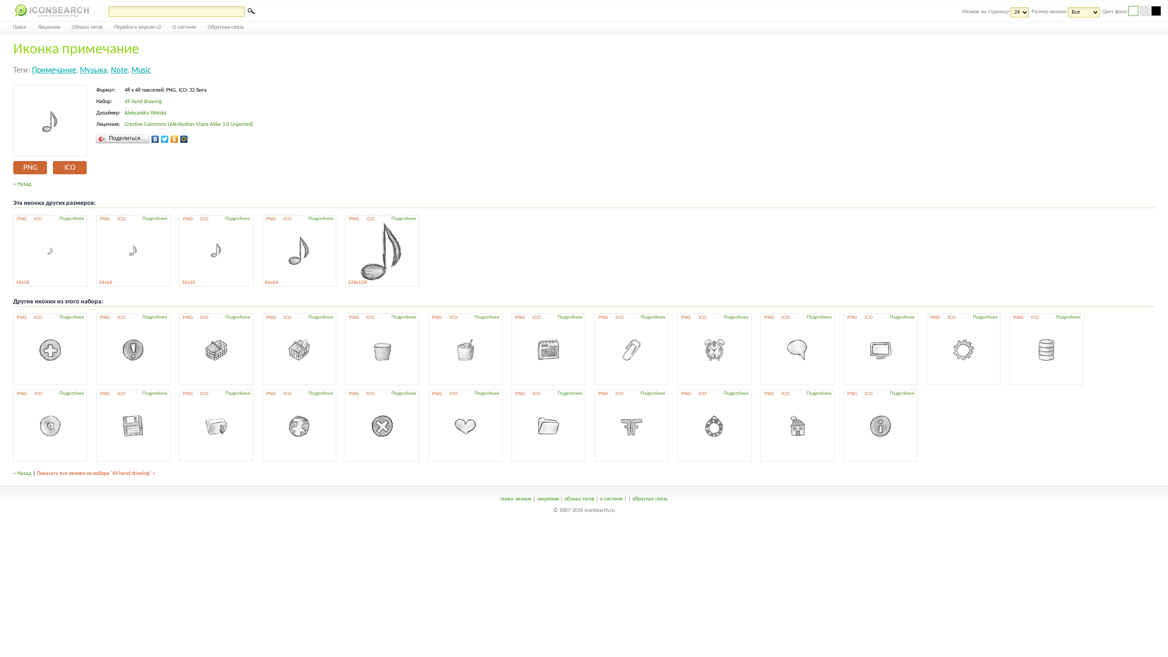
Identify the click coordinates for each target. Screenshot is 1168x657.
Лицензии (49, 27)
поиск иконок (516, 499)
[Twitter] (165, 139)
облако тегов (579, 499)
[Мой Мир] (184, 139)
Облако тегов (87, 27)
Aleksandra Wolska (146, 113)
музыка (93, 70)
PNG (30, 168)
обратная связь (650, 499)
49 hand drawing (143, 101)
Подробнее (71, 218)
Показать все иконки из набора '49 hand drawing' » (96, 473)
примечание (54, 70)
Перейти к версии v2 (137, 27)
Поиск (19, 27)
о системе (611, 499)
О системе (184, 27)
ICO (69, 168)
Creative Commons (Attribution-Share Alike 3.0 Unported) (189, 124)
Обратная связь (226, 27)
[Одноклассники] (174, 139)
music (141, 70)
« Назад (22, 184)
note (119, 70)
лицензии (548, 499)
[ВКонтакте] (155, 139)
